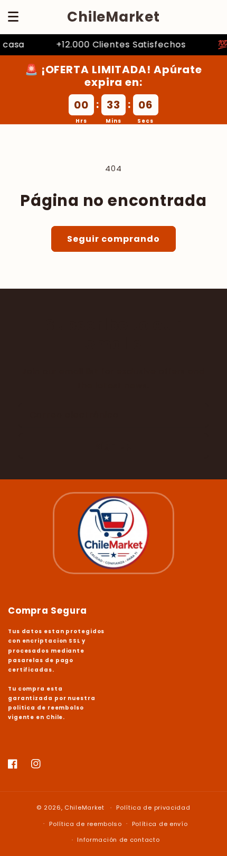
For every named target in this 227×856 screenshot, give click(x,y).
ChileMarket (84, 807)
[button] (13, 16)
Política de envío (160, 824)
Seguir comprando (113, 239)
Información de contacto (118, 839)
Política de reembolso (85, 824)
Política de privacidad (153, 807)
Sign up (113, 446)
